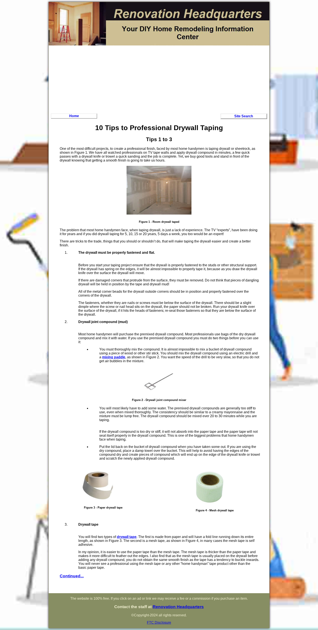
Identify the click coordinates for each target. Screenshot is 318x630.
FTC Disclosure (159, 622)
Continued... (72, 576)
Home (74, 116)
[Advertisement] (159, 78)
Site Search (243, 116)
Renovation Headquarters (178, 606)
